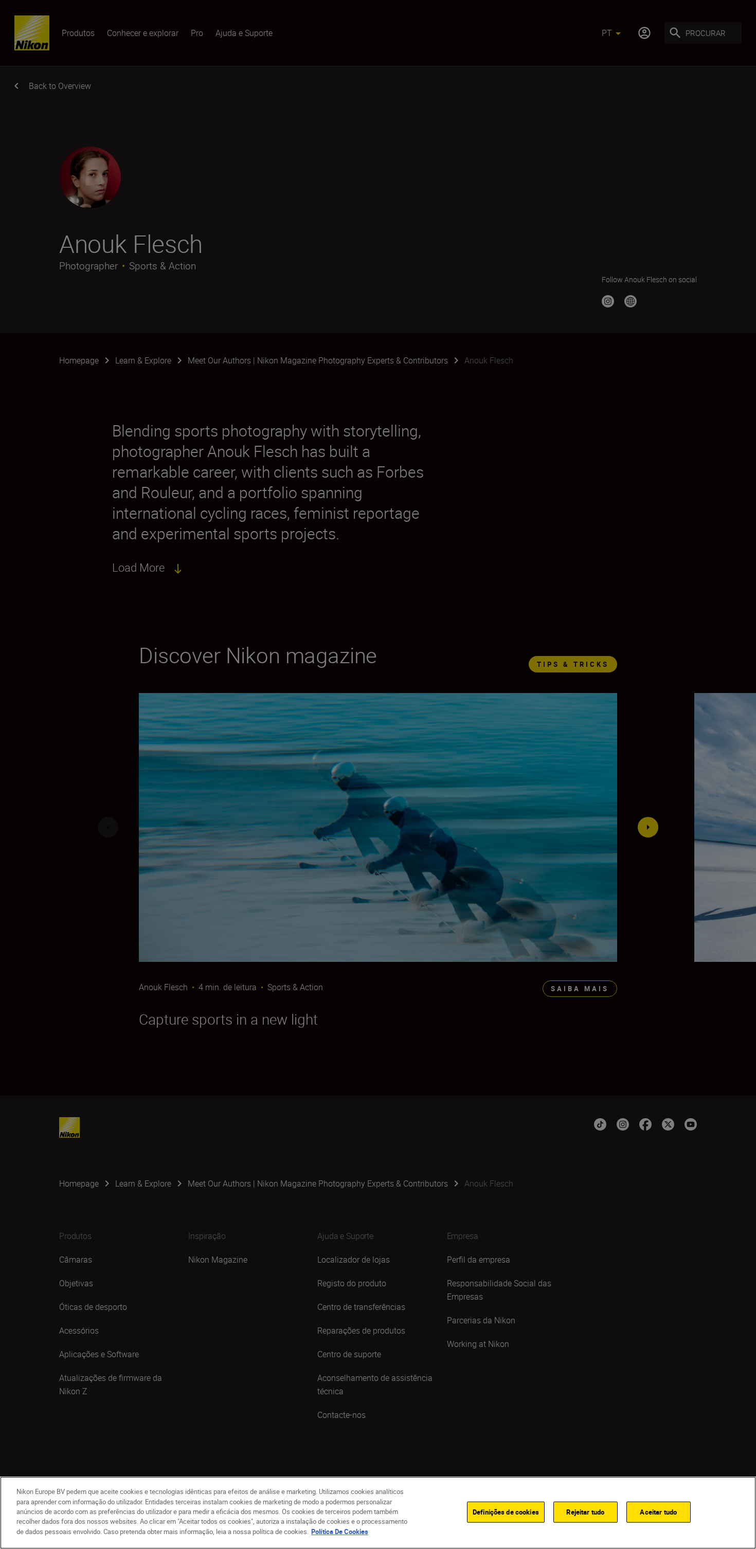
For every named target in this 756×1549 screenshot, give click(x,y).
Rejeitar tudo (585, 1511)
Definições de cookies (506, 1511)
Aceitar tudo (658, 1511)
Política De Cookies (339, 1531)
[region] (378, 1513)
